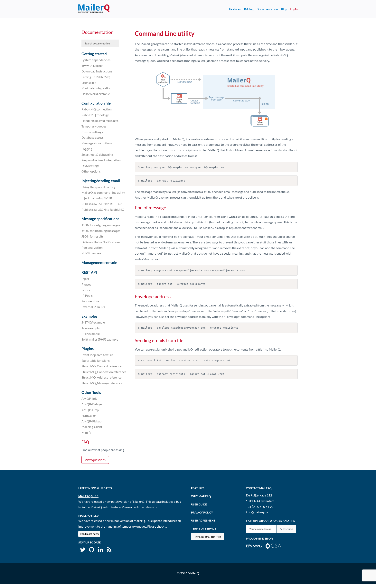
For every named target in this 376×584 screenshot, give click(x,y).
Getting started (94, 54)
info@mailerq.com (258, 512)
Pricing (248, 9)
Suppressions (90, 301)
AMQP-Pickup (91, 421)
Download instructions (96, 71)
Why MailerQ (201, 496)
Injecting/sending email (100, 180)
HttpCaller (88, 415)
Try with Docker (92, 65)
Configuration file (96, 103)
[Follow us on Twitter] (83, 550)
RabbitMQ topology (95, 115)
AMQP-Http (90, 410)
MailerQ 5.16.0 (88, 515)
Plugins (87, 348)
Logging (86, 149)
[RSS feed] (109, 550)
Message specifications (100, 218)
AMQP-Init (89, 398)
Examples (89, 316)
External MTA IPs (93, 307)
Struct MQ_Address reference (101, 377)
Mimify (86, 432)
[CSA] (274, 545)
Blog (284, 9)
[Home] (94, 9)
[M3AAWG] (255, 545)
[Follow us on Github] (92, 550)
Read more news (89, 533)
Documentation (267, 9)
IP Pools (87, 295)
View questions (95, 460)
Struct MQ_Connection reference (103, 371)
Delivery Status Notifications (100, 242)
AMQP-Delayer (92, 404)
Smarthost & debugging (97, 154)
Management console (99, 262)
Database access (92, 137)
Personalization (92, 247)
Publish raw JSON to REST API (102, 204)
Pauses (86, 284)
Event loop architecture (97, 355)
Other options (91, 171)
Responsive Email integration (101, 160)
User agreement (203, 520)
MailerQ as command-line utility (103, 192)
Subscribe (286, 529)
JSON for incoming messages (100, 230)
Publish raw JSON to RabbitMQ (102, 209)
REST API (89, 272)
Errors (85, 290)
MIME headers (91, 253)
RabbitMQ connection (96, 109)
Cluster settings (92, 132)
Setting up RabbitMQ (95, 77)
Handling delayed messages (99, 120)
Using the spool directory (98, 187)
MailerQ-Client (91, 427)
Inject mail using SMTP (96, 198)
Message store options (96, 143)
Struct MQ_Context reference (101, 366)
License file (88, 82)
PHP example (90, 333)
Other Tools (91, 392)
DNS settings (90, 165)
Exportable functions (95, 360)
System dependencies (95, 60)
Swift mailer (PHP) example (99, 339)
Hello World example (95, 94)
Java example (90, 328)
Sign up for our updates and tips (270, 520)
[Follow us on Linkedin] (100, 550)
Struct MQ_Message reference (101, 383)
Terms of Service (203, 528)
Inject (85, 278)
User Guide (199, 504)
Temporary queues (93, 126)
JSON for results (92, 236)
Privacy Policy (202, 512)
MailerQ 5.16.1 (88, 496)
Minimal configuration (96, 88)
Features (235, 9)
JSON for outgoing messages (100, 225)
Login (294, 9)
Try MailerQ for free (207, 536)
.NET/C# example (93, 322)
